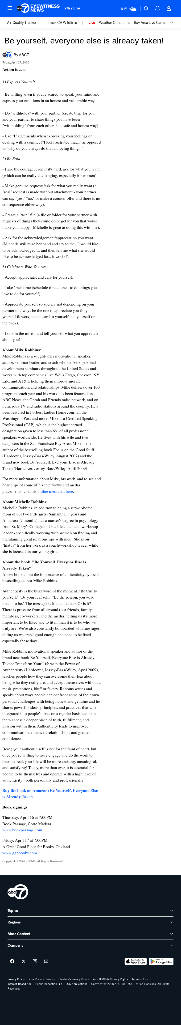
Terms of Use (140, 979)
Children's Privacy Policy (73, 979)
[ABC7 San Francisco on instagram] (35, 961)
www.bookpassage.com (22, 830)
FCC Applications (76, 983)
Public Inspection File (48, 983)
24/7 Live (72, 8)
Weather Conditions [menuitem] (114, 23)
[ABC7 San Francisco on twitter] (23, 961)
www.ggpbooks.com (19, 852)
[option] (27, 23)
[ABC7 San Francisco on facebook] (12, 961)
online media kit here (55, 491)
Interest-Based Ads (20, 983)
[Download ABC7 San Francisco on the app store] (135, 961)
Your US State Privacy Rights (110, 979)
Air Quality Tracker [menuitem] (21, 23)
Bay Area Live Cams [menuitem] (149, 23)
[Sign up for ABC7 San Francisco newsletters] (46, 961)
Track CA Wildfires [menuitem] (62, 23)
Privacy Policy (16, 979)
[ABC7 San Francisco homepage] (38, 8)
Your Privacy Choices (42, 979)
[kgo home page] (18, 891)
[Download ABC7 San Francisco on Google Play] (161, 961)
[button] (10, 8)
